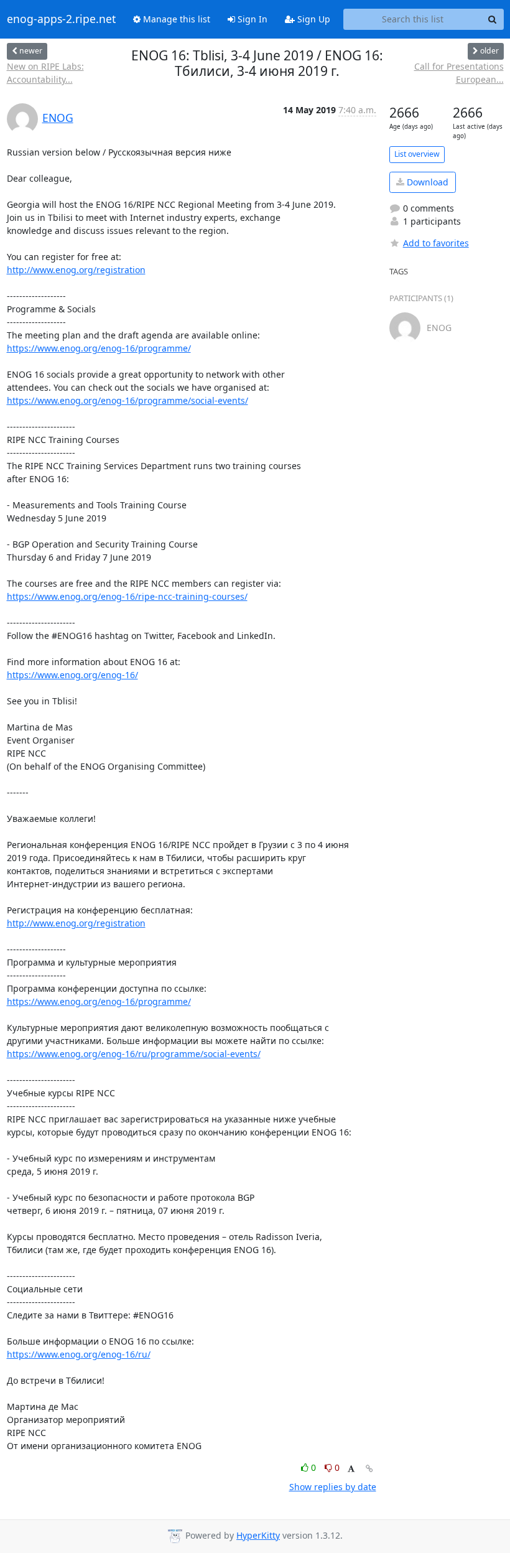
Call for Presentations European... (459, 72)
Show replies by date (332, 1487)
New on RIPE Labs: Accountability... (45, 72)
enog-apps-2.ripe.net (61, 19)
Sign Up (312, 19)
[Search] (492, 19)
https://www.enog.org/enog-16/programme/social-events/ (127, 400)
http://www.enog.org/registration (76, 270)
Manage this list (175, 19)
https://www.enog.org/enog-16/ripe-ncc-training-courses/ (127, 596)
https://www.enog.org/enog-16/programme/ (99, 348)
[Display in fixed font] (351, 1469)
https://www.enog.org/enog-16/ (72, 675)
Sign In (251, 19)
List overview (417, 154)
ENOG (57, 117)
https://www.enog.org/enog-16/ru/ (79, 1354)
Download (426, 182)
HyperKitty (258, 1535)
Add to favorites (436, 243)
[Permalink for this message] (369, 1468)
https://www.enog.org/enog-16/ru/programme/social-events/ (134, 1054)
